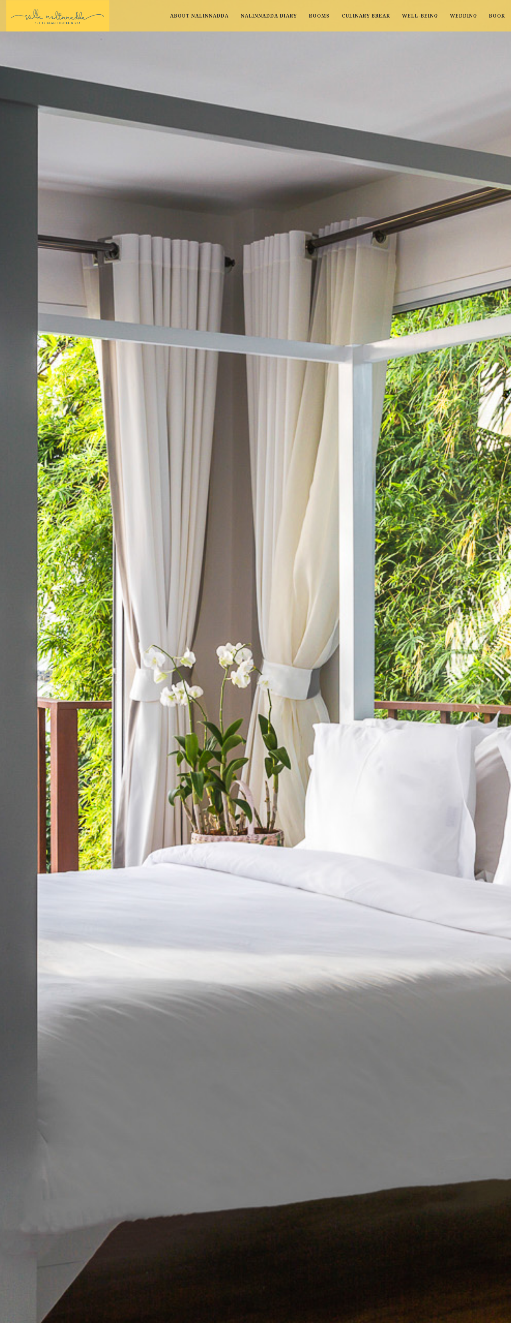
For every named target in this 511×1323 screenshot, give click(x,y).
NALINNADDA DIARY (269, 16)
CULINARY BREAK (366, 16)
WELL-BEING (420, 16)
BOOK (497, 16)
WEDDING (463, 16)
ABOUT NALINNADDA (199, 16)
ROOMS (319, 16)
